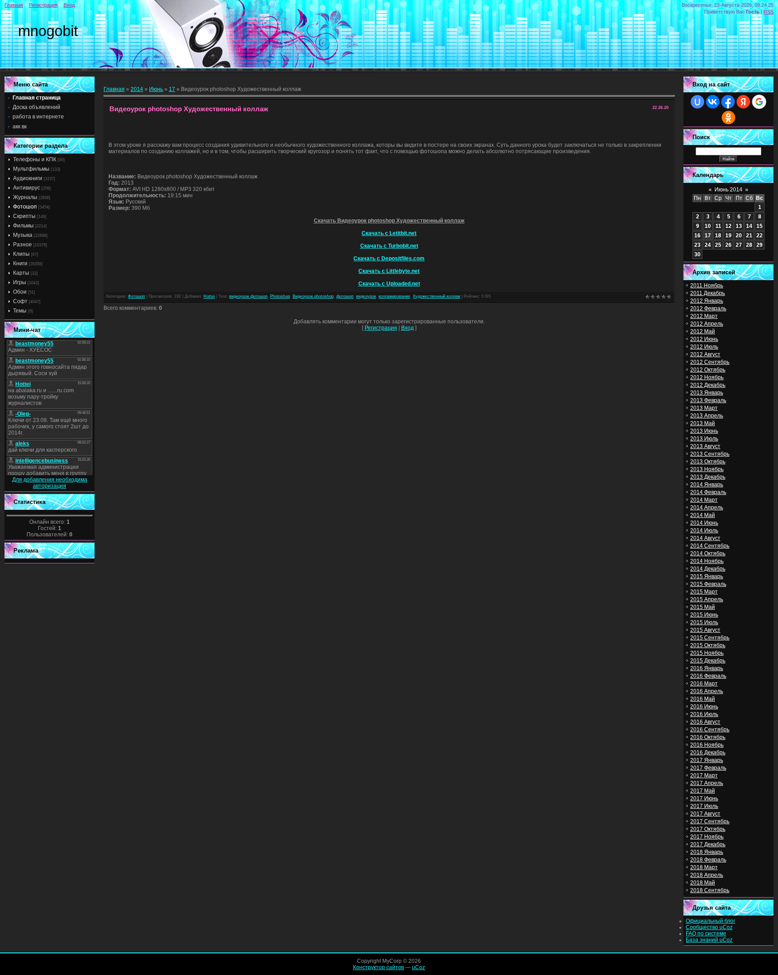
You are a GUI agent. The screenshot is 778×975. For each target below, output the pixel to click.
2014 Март (704, 500)
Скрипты (24, 216)
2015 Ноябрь (707, 653)
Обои (20, 292)
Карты (21, 273)
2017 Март (704, 775)
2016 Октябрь (707, 737)
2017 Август (705, 814)
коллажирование (394, 296)
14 (749, 226)
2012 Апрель (706, 324)
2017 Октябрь (707, 829)
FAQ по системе (706, 933)
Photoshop (280, 296)
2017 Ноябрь (707, 837)
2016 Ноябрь (707, 745)
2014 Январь (706, 484)
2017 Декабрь (707, 844)
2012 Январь (706, 301)
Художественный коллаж (436, 296)
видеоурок (366, 296)
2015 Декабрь (707, 661)
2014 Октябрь (707, 553)
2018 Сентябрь (709, 890)
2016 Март (704, 683)
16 (697, 235)
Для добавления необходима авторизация (49, 482)
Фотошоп (25, 207)
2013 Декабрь (707, 477)
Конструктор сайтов (378, 967)
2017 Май (702, 791)
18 (718, 235)
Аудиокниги (27, 178)
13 (739, 226)
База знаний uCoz (709, 940)
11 (718, 226)
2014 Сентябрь (709, 546)
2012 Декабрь (707, 385)
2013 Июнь (704, 431)
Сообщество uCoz (709, 927)
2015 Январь (706, 576)
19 (728, 235)
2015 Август (705, 630)
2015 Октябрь (707, 645)
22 (759, 235)
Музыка (22, 235)
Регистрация (43, 5)
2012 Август (705, 354)
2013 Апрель (706, 416)
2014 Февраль (708, 492)
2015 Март (704, 592)
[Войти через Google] (759, 102)
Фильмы (23, 225)
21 (749, 235)
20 (739, 235)
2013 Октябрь (707, 461)
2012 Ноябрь (707, 377)
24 (708, 245)
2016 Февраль (708, 676)
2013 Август (705, 446)
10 (708, 226)
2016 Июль (704, 714)
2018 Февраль (708, 860)
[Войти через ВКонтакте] (712, 102)
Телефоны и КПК (34, 159)
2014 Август (705, 538)
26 (728, 245)
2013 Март (704, 408)
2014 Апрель (706, 507)
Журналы (25, 197)
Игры (19, 282)
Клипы (21, 254)
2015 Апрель (706, 599)
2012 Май (702, 331)
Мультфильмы (31, 169)
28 (749, 245)
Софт (20, 301)
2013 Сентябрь (709, 454)
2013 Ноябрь (707, 469)
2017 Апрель (706, 783)
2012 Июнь (704, 339)
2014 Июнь (704, 523)
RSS (768, 11)
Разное (22, 244)
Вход (69, 5)
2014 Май (702, 515)
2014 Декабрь (707, 569)
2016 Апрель (706, 691)
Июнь (156, 89)
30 (697, 254)
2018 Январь (706, 852)
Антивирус (26, 188)
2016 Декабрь (707, 752)
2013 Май (702, 423)
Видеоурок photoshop (313, 296)
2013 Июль (704, 438)
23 (697, 245)
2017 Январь (706, 760)
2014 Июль (704, 530)
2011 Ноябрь (706, 285)
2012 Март (704, 316)
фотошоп (344, 296)
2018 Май (702, 883)
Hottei (209, 296)
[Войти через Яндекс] (743, 102)
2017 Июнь (704, 798)
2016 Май (702, 699)
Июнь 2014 (728, 189)
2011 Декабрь (707, 293)
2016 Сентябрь (709, 729)
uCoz (418, 967)
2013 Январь (706, 393)
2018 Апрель (706, 875)
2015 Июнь (704, 615)
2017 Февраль (708, 768)
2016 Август (705, 722)
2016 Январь (706, 668)
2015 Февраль (708, 584)
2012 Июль (704, 347)
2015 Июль (704, 622)
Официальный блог (710, 921)
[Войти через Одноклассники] (728, 117)
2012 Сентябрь (709, 362)
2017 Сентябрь (709, 821)
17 (172, 89)
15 (759, 226)
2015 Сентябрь (709, 638)
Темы (20, 311)
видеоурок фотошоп (248, 296)
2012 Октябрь (707, 370)
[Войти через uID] (697, 102)
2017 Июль (704, 806)
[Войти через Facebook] (728, 102)
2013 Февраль (708, 400)
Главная (14, 5)
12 (728, 226)
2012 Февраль (708, 308)
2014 (137, 89)
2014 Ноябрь (707, 561)
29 (759, 245)
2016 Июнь (704, 706)
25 (718, 245)
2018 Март (704, 867)
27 (739, 245)
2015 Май (702, 607)
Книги (20, 263)
